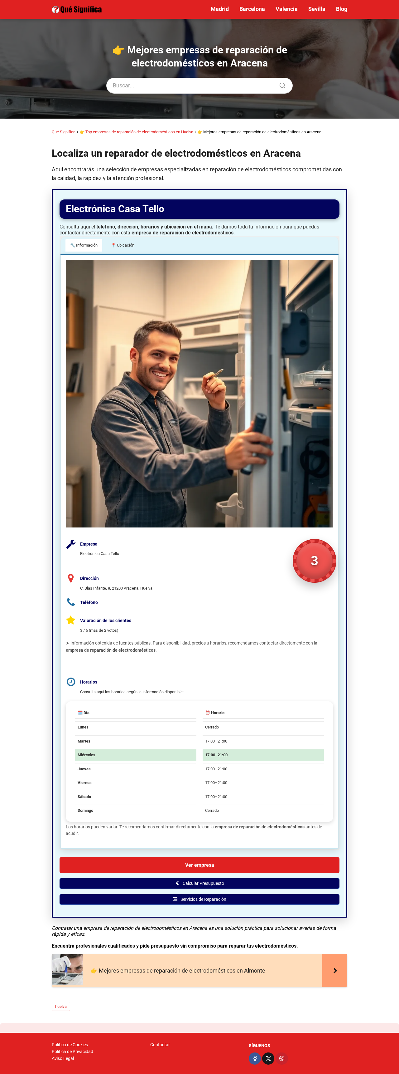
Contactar (160, 1044)
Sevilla (316, 9)
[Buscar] (280, 84)
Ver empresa (199, 865)
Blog (341, 9)
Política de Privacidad (72, 1051)
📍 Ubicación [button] (122, 245)
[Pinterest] (282, 1058)
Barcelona (252, 9)
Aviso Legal (63, 1058)
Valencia (287, 9)
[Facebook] (255, 1058)
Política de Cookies (70, 1044)
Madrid (220, 9)
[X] (268, 1058)
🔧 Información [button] (84, 245)
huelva (61, 1006)
